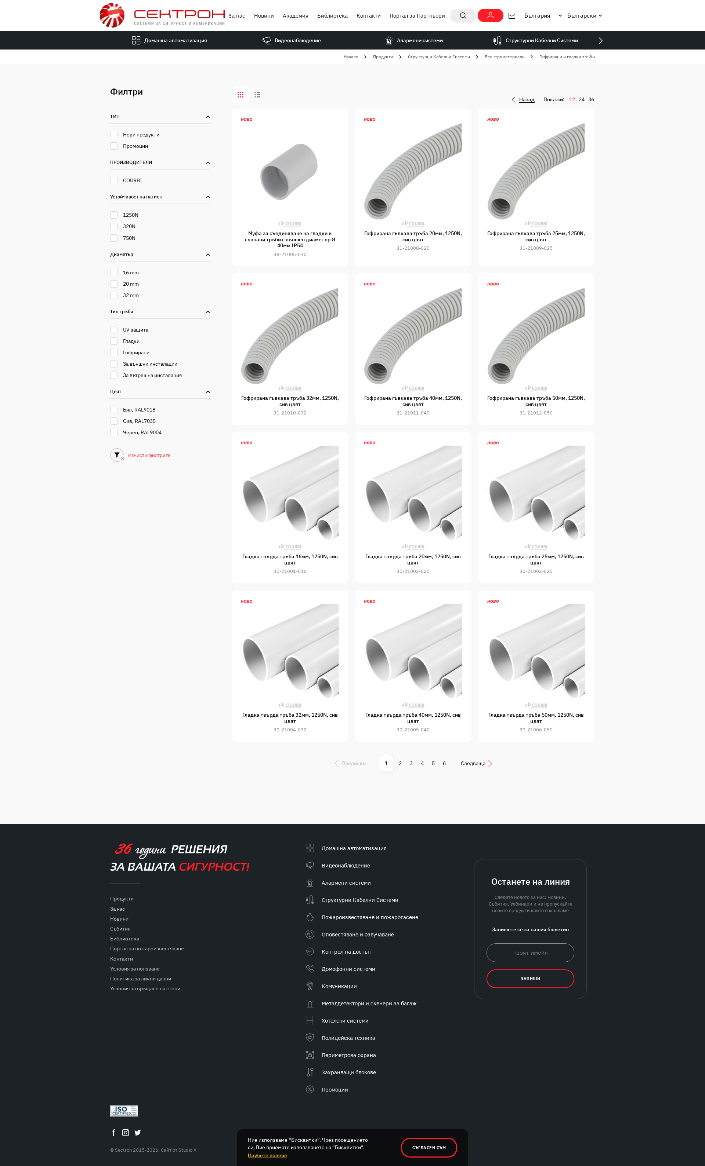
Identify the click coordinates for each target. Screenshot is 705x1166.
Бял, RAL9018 (139, 409)
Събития (120, 928)
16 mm (131, 272)
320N (129, 226)
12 (572, 99)
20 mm (131, 284)
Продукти (383, 56)
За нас (236, 15)
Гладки (131, 341)
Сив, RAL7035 (139, 421)
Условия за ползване (135, 968)
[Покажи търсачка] (463, 15)
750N (129, 238)
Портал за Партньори (417, 15)
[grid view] (240, 94)
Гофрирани (136, 352)
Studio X (187, 1150)
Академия (295, 15)
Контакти (369, 15)
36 (591, 99)
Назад (527, 99)
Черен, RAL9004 (142, 432)
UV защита (135, 329)
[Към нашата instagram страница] (125, 1132)
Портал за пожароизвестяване (147, 948)
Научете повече (267, 1155)
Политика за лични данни (140, 978)
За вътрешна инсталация (152, 375)
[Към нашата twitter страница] (137, 1132)
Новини (264, 15)
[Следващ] (600, 40)
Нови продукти (141, 134)
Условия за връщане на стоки (145, 988)
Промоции (135, 146)
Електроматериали (505, 56)
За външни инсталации (150, 364)
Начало (351, 56)
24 (582, 99)
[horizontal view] (257, 94)
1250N (130, 215)
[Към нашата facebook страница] (113, 1132)
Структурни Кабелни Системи (439, 56)
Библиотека (332, 15)
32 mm (131, 295)
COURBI (132, 180)
